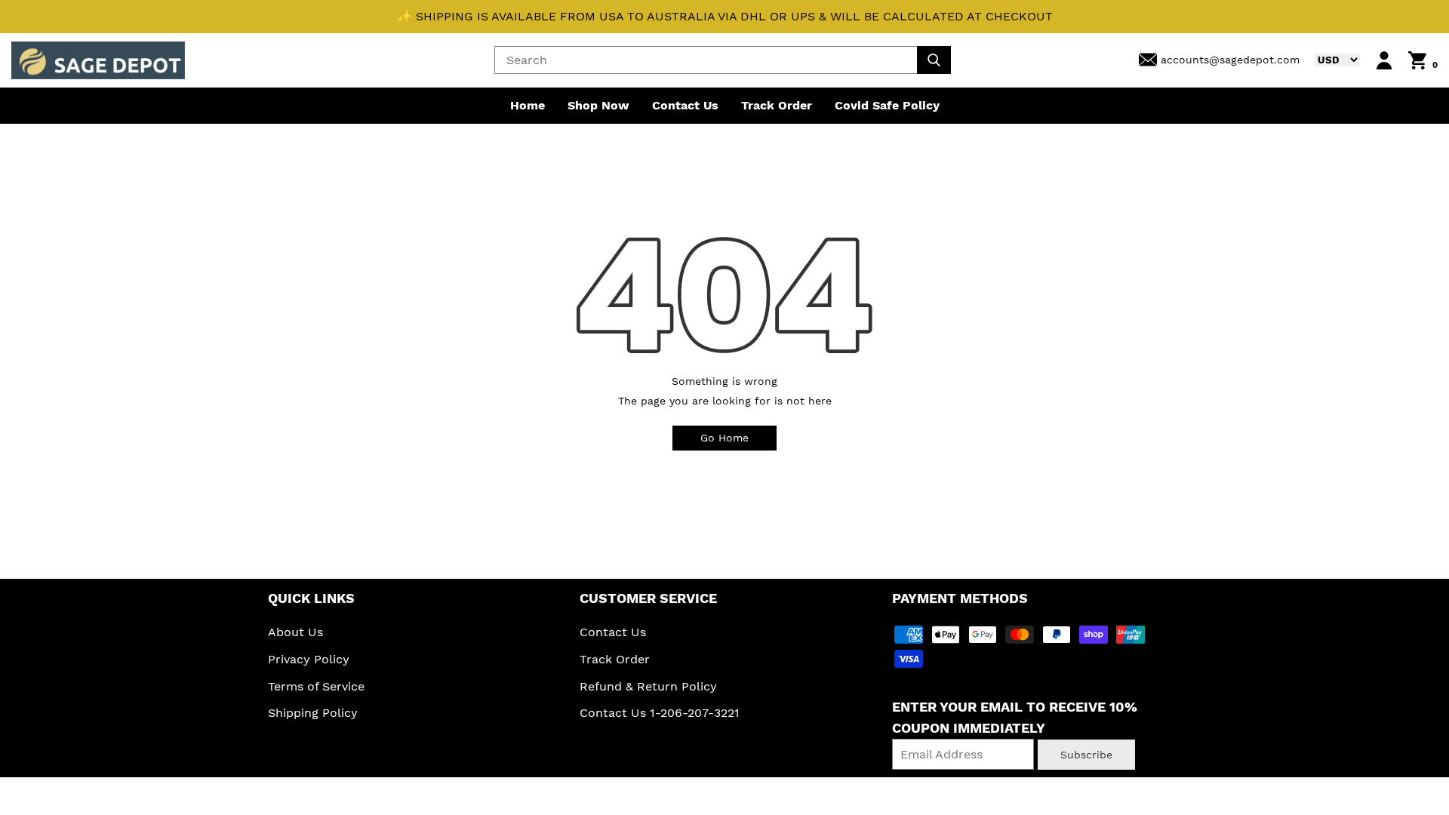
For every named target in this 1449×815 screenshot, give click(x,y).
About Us (295, 632)
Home (527, 105)
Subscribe (1086, 755)
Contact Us (685, 105)
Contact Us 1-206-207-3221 (660, 713)
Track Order (776, 105)
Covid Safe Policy (887, 105)
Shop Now (598, 105)
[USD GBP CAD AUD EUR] (1330, 60)
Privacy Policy (308, 659)
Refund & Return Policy (648, 686)
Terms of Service (316, 686)
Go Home (724, 438)
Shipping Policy (313, 713)
